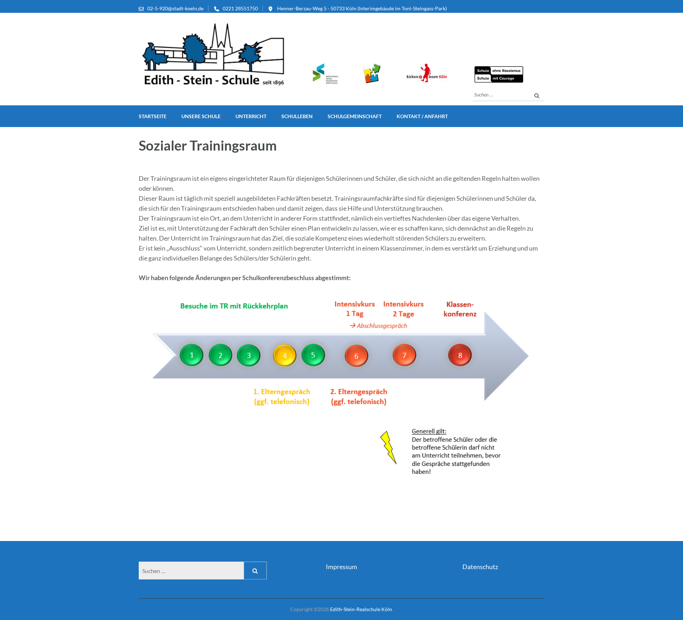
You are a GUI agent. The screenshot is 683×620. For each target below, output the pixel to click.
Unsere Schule (201, 116)
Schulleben (297, 116)
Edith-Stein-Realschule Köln (361, 609)
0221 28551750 (240, 8)
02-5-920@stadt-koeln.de (175, 8)
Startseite (152, 116)
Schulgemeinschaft (355, 116)
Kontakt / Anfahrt (422, 116)
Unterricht (250, 116)
